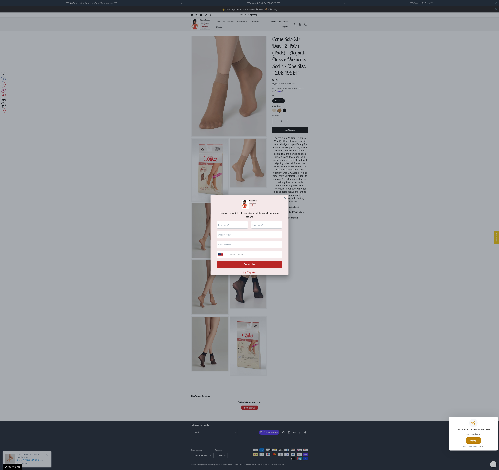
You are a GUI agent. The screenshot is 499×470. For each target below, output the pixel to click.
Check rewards (12, 466)
